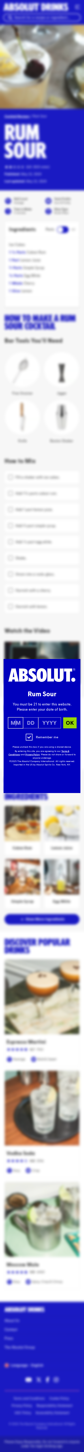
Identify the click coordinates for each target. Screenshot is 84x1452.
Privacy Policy (32, 754)
